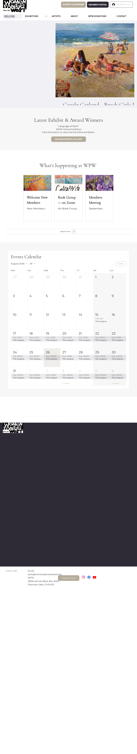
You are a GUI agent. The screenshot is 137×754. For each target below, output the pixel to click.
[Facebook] (89, 577)
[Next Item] (127, 54)
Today (120, 263)
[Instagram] (83, 577)
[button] (19, 282)
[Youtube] (94, 577)
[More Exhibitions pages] (46, 16)
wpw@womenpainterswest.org (45, 574)
